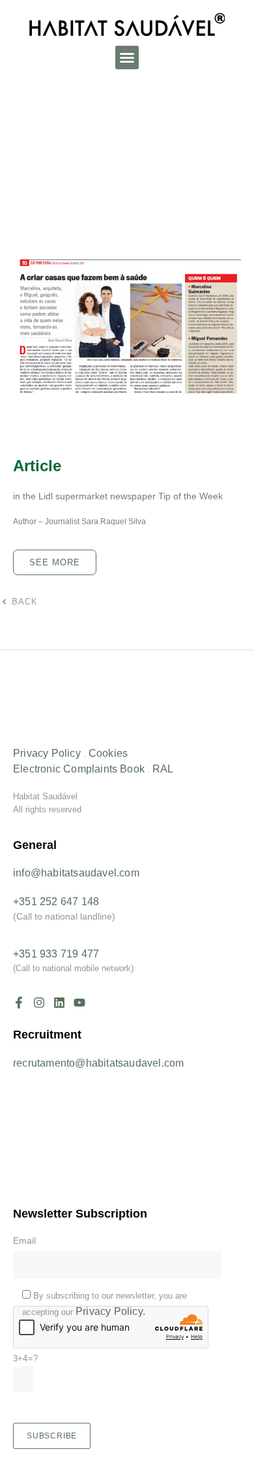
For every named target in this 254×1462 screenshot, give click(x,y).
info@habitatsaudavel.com (76, 872)
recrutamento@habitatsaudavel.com (98, 1063)
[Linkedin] (59, 1002)
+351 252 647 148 (56, 901)
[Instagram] (39, 1002)
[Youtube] (79, 1002)
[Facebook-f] (19, 1002)
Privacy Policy (47, 753)
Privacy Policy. (110, 1311)
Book (132, 768)
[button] (127, 57)
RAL (163, 768)
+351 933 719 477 (56, 953)
